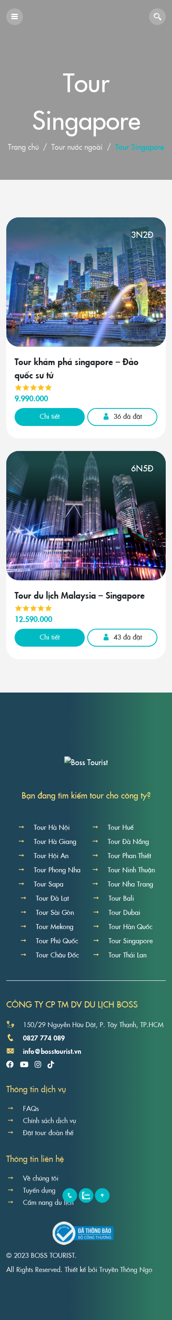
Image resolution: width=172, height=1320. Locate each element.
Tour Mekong (54, 926)
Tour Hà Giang (55, 841)
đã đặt (128, 416)
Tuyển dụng (39, 1189)
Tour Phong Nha (57, 869)
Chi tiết (50, 416)
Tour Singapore (131, 940)
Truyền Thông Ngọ (125, 1269)
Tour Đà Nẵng (128, 841)
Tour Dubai (124, 912)
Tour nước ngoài (77, 146)
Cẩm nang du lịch (48, 1202)
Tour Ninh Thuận (131, 869)
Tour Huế (121, 826)
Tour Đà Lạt (52, 897)
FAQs (31, 1108)
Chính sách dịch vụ (49, 1120)
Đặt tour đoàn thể (48, 1132)
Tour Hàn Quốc (130, 926)
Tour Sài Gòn (55, 912)
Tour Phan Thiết (129, 855)
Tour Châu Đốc (57, 954)
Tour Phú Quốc (57, 940)
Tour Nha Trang (130, 883)
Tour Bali (121, 897)
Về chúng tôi (40, 1177)
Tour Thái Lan (128, 954)
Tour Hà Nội (52, 826)
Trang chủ (23, 146)
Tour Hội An (51, 855)
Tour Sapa (48, 883)
